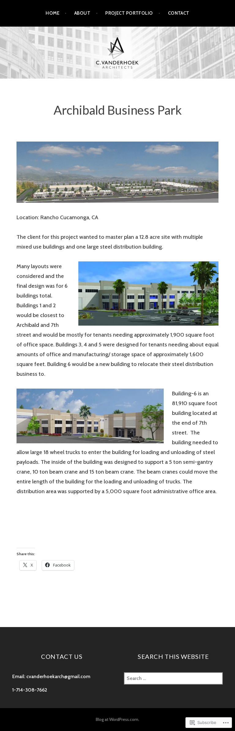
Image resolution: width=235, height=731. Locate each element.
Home (52, 13)
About (82, 13)
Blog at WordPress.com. (117, 719)
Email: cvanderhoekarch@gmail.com (51, 676)
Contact (178, 13)
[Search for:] (173, 678)
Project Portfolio (129, 13)
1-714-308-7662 (29, 690)
